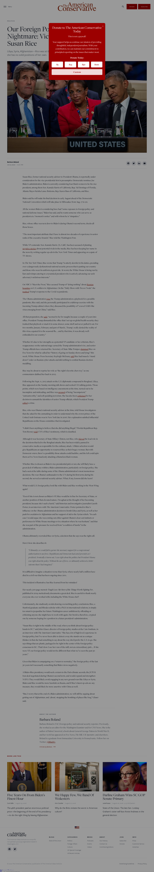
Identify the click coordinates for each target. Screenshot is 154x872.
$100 (96, 64)
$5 (57, 64)
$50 (83, 64)
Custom (77, 72)
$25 (70, 64)
